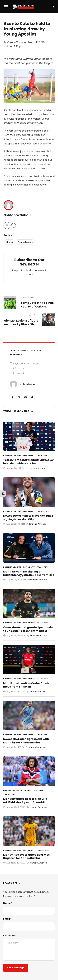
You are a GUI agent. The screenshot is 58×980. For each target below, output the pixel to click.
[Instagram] (19, 397)
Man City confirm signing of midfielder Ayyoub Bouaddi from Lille (28, 573)
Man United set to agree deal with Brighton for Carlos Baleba (26, 856)
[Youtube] (25, 397)
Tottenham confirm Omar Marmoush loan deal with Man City (28, 461)
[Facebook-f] (12, 397)
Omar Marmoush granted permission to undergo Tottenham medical (28, 629)
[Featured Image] (29, 436)
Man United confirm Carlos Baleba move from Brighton (27, 685)
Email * (7, 918)
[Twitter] (32, 397)
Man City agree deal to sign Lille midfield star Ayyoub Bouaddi (25, 800)
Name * (7, 903)
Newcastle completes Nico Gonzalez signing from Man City (28, 517)
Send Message (15, 967)
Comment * (10, 935)
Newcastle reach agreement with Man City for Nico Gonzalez (26, 740)
